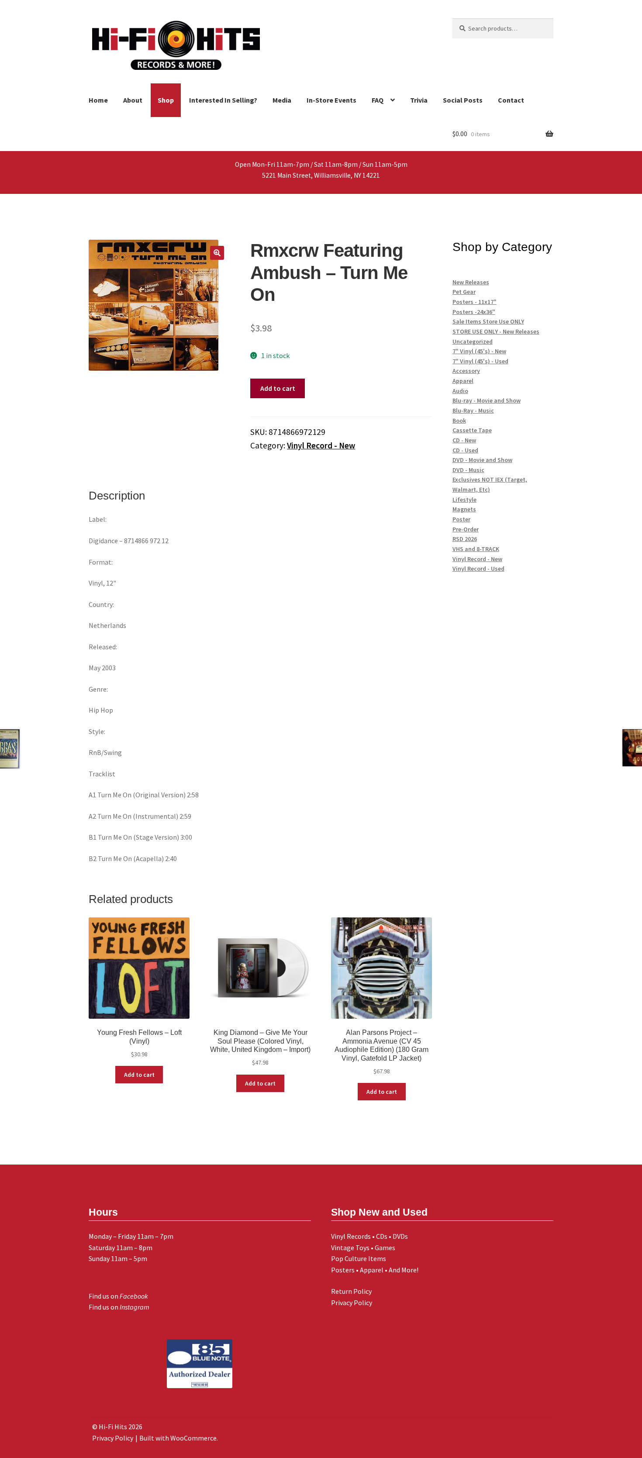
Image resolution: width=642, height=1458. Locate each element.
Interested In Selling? (223, 100)
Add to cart (277, 388)
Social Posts (463, 100)
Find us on (118, 1296)
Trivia (419, 100)
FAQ (377, 100)
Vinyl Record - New (321, 445)
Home (98, 100)
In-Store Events (331, 100)
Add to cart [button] (139, 1075)
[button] (217, 253)
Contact (511, 100)
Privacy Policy (351, 1302)
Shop (166, 100)
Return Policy (351, 1291)
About (132, 100)
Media (282, 100)
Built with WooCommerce (178, 1438)
